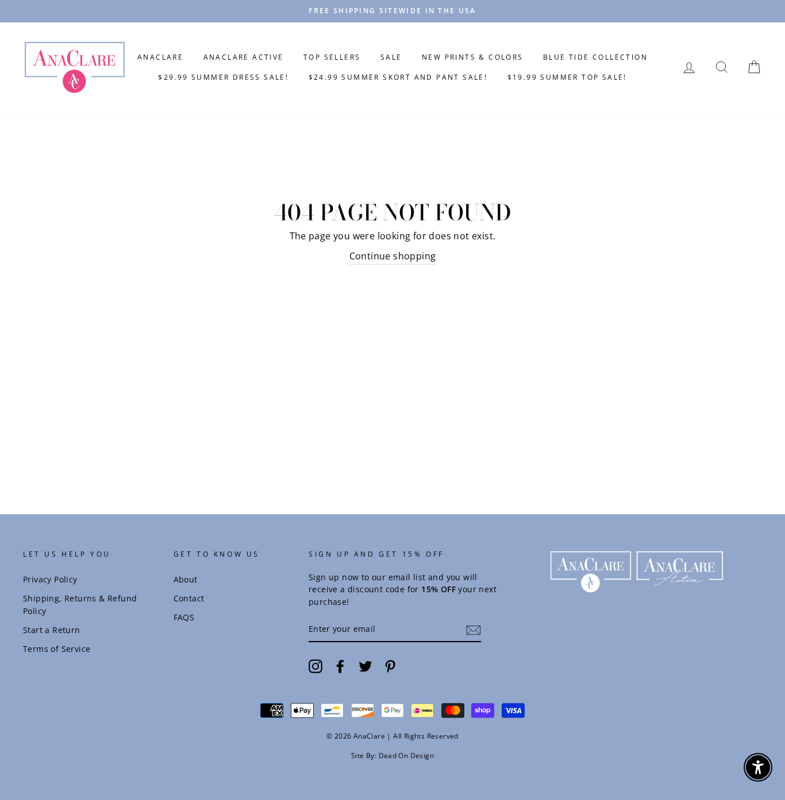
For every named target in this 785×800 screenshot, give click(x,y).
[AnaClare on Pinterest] (390, 666)
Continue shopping (392, 256)
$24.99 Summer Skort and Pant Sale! (398, 77)
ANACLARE (160, 57)
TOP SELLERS (331, 57)
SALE (391, 57)
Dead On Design (406, 755)
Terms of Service (56, 648)
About (186, 579)
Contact (189, 598)
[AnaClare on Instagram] (315, 666)
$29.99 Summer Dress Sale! (223, 77)
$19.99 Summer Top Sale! (567, 77)
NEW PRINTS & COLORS (473, 57)
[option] (392, 11)
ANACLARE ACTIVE (243, 57)
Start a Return (51, 629)
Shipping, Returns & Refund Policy (80, 604)
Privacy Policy (50, 579)
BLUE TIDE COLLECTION (595, 57)
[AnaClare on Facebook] (340, 666)
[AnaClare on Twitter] (365, 666)
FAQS (184, 617)
